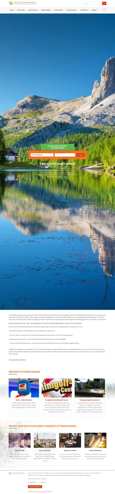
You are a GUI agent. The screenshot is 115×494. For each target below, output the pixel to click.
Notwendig (33, 482)
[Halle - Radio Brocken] (24, 387)
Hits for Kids (21, 10)
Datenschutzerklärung (33, 478)
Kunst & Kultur (32, 10)
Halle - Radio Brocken (24, 400)
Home (11, 10)
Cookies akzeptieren (35, 486)
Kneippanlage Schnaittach (90, 400)
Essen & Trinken (45, 10)
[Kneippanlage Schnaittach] (90, 387)
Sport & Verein (58, 10)
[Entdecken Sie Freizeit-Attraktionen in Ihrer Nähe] (104, 10)
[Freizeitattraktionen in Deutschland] (23, 5)
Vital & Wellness (71, 10)
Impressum (44, 478)
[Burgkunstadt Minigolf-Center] (57, 387)
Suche (81, 155)
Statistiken (43, 482)
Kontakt (94, 10)
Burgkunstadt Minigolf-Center (56, 400)
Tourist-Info (84, 10)
